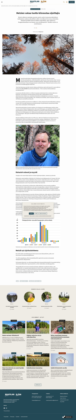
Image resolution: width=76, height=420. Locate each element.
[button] (2, 2)
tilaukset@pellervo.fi (36, 400)
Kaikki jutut (38, 384)
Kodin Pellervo (63, 398)
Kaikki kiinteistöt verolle (59, 368)
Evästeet (17, 416)
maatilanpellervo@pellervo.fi (52, 400)
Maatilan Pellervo (63, 396)
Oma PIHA (62, 401)
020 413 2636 (34, 396)
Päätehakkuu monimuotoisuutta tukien (64, 307)
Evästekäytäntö (26, 215)
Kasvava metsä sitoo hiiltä (46, 306)
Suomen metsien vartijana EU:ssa (29, 306)
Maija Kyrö (41, 31)
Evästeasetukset (24, 416)
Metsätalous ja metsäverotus (35, 281)
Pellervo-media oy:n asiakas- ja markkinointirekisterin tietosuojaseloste (40, 215)
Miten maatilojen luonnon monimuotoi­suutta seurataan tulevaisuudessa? (60, 337)
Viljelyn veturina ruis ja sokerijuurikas (34, 336)
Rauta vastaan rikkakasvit (10, 335)
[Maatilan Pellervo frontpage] (34, 2)
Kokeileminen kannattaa (34, 368)
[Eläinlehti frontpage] (43, 2)
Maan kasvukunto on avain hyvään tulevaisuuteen (13, 369)
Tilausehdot (6, 416)
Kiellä (36, 213)
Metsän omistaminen (24, 281)
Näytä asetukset (43, 213)
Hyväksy (31, 213)
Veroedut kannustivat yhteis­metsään (12, 307)
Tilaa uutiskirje (7, 411)
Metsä (17, 281)
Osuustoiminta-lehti (64, 400)
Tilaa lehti (72, 2)
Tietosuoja (12, 416)
